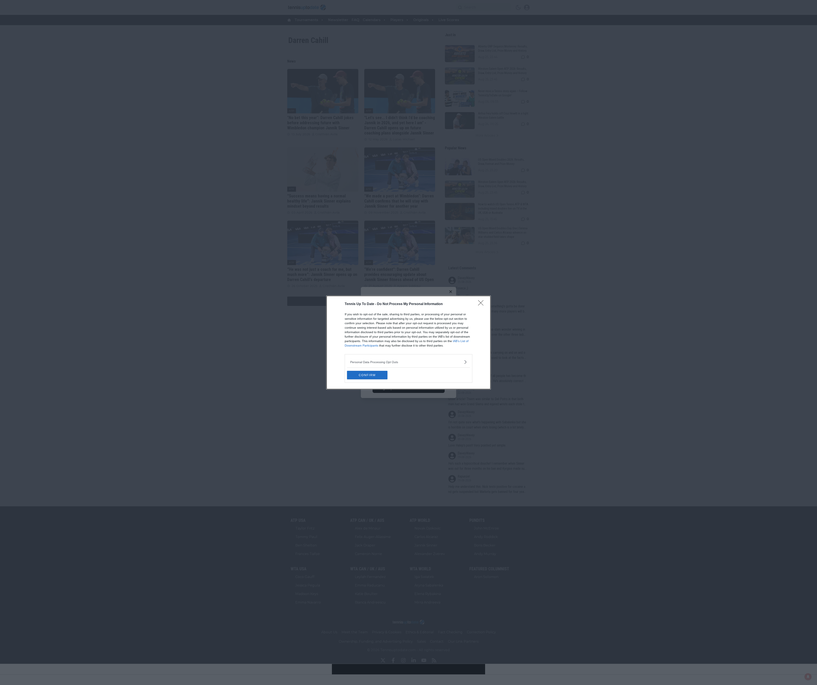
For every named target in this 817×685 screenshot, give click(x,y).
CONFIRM (367, 375)
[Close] (482, 304)
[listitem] (408, 362)
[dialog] (408, 342)
